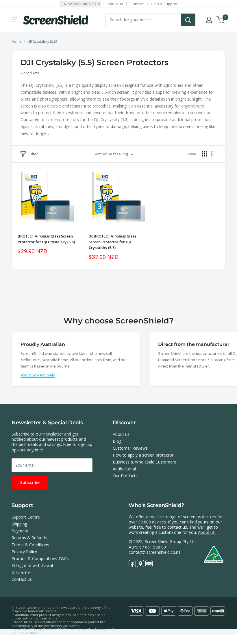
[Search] (188, 20)
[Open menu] (14, 20)
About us (115, 3)
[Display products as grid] (204, 154)
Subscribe (30, 482)
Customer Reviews (130, 448)
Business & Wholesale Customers (144, 462)
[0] (220, 19)
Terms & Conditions (30, 544)
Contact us (22, 579)
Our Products (125, 475)
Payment (20, 531)
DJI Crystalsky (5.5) (42, 41)
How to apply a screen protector (143, 455)
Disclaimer (21, 572)
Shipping (19, 524)
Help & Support (164, 3)
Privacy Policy (24, 551)
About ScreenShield (38, 375)
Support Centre (26, 517)
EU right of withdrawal (32, 565)
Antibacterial (124, 469)
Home (17, 41)
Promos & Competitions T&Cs (40, 558)
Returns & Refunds (29, 537)
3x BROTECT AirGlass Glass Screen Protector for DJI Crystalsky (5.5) (112, 241)
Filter (33, 154)
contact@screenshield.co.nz (154, 552)
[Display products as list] (213, 154)
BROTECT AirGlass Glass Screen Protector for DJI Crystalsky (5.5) (46, 238)
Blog (117, 441)
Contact (137, 3)
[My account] (209, 20)
